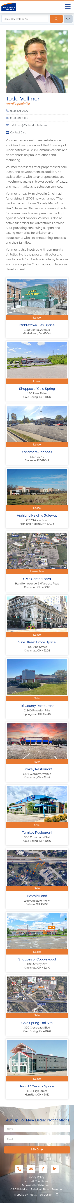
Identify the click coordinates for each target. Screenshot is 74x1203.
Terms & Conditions (36, 1181)
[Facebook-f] (43, 1169)
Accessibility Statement (36, 1185)
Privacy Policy (35, 1177)
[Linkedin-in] (55, 1169)
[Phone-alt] (19, 1169)
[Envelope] (31, 1169)
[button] (68, 7)
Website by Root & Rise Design (33, 1194)
